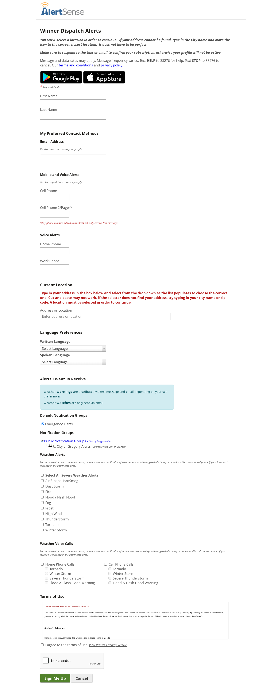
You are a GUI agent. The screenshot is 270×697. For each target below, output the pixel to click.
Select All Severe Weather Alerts (71, 475)
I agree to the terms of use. (66, 645)
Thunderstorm (57, 519)
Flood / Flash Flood (60, 497)
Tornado (52, 524)
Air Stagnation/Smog (61, 480)
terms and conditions (76, 65)
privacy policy (111, 65)
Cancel (82, 678)
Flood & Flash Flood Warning (72, 583)
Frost (49, 508)
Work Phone (50, 261)
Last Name (48, 109)
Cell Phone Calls (121, 564)
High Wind (53, 513)
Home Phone (50, 244)
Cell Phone (48, 190)
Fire (48, 491)
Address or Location (56, 310)
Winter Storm (56, 530)
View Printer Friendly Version (108, 645)
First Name (48, 96)
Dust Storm (54, 486)
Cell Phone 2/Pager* (56, 207)
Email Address (52, 141)
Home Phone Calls (59, 564)
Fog (48, 502)
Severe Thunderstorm (67, 578)
